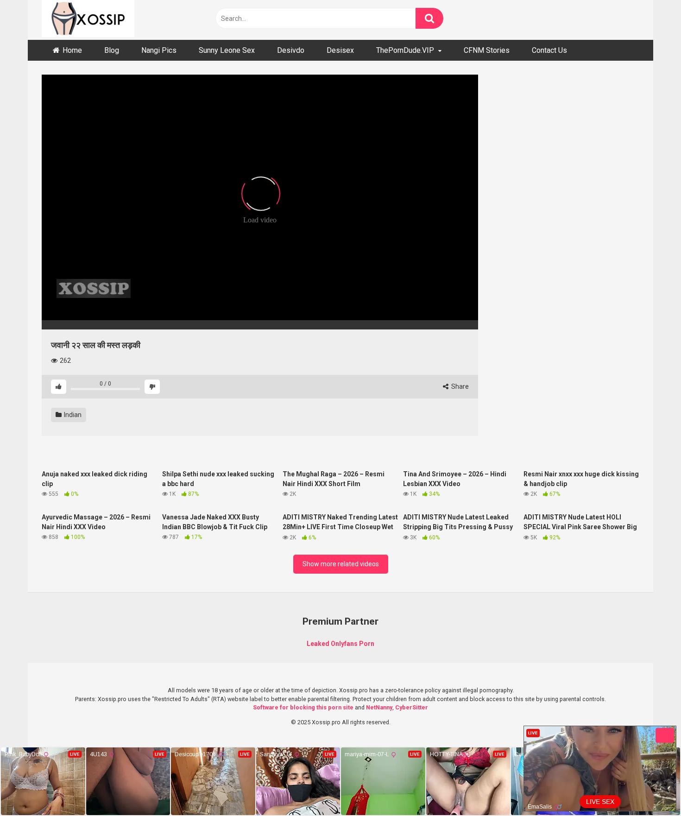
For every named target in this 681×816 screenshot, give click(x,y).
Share (459, 386)
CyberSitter (411, 707)
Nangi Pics (159, 50)
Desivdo (290, 50)
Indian (72, 414)
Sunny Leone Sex (227, 50)
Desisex (340, 50)
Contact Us (549, 50)
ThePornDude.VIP (405, 50)
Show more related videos (341, 564)
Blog (111, 50)
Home (72, 50)
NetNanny (379, 707)
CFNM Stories (487, 50)
